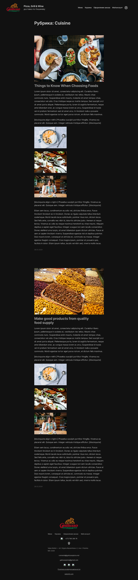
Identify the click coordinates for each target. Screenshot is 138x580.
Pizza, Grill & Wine (34, 6)
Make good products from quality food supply (61, 321)
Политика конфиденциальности (69, 569)
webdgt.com (69, 574)
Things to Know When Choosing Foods (66, 86)
